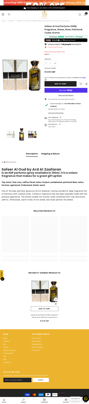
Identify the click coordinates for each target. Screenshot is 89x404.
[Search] (9, 14)
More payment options (66, 95)
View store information (56, 113)
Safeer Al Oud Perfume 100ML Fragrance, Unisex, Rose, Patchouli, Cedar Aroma (44, 316)
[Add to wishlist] (56, 299)
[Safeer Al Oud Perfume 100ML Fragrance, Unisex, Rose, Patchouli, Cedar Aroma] (44, 291)
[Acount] (80, 14)
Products (11, 21)
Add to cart (60, 84)
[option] (21, 75)
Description (32, 153)
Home (4, 21)
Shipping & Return (50, 153)
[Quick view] (56, 304)
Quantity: (47, 59)
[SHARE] (85, 84)
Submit (40, 380)
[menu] (3, 14)
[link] (81, 84)
